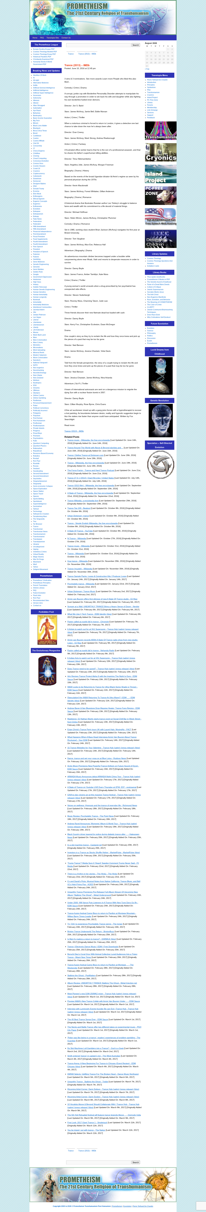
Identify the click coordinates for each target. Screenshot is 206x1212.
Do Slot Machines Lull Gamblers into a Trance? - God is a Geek (95, 1048)
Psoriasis (36, 436)
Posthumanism (38, 426)
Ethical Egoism (38, 199)
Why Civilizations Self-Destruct (158, 317)
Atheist (35, 103)
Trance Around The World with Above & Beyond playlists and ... (95, 448)
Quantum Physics (39, 446)
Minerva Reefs (38, 353)
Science (150, 331)
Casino (36, 138)
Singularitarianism (40, 481)
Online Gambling (39, 398)
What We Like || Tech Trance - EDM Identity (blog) (89, 614)
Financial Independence (42, 232)
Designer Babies (39, 184)
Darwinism (37, 179)
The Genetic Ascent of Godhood (159, 282)
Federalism (37, 221)
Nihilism (36, 380)
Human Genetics (39, 292)
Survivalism (37, 506)
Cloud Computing (40, 158)
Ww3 (35, 564)
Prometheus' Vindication (42, 580)
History (35, 284)
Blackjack (36, 128)
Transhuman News (40, 532)
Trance (35, 526)
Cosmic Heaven (39, 166)
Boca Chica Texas (40, 131)
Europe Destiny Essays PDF (44, 49)
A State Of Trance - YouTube (80, 531)
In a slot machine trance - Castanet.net (84, 845)
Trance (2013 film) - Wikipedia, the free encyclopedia (90, 485)
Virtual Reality (38, 554)
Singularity (37, 484)
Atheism (36, 100)
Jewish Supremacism (155, 289)
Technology (37, 511)
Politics (150, 336)
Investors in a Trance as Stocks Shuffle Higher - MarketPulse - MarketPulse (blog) (103, 852)
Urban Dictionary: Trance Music (81, 591)
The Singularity (39, 519)
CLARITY (150, 307)
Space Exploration (40, 489)
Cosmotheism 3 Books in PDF (158, 279)
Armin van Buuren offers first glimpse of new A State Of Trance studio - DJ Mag (102, 599)
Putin (35, 441)
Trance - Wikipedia (75, 553)
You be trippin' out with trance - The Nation (86, 1130)
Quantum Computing (41, 443)
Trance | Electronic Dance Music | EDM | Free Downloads (92, 946)
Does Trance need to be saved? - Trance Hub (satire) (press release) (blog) (101, 669)
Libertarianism (38, 325)
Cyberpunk (37, 176)
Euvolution (127, 1206)
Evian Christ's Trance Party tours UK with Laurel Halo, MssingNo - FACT (99, 729)
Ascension (37, 95)
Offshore (36, 390)
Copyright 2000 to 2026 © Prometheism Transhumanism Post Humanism (82, 1206)
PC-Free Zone (152, 100)
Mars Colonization (40, 340)
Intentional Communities (42, 307)
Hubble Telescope (40, 287)
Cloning (36, 156)
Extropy (36, 216)
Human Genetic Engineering (44, 289)
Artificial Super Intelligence (43, 93)
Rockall (36, 458)
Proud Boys (37, 433)
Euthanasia (37, 206)
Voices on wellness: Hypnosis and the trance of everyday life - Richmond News (102, 805)
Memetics (36, 345)
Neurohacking (38, 370)
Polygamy (37, 413)
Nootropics (37, 383)
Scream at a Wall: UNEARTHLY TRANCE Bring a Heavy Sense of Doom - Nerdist (103, 606)
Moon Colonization (40, 358)
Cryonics (36, 171)
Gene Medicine (39, 262)
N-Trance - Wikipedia (76, 538)
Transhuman (38, 529)
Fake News (37, 219)
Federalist (37, 224)
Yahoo (35, 567)
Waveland (37, 562)
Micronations (38, 347)
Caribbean (37, 136)
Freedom (36, 249)
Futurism (36, 254)
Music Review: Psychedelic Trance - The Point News (90, 816)
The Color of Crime (154, 305)
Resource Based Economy (43, 453)
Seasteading (38, 471)
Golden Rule (38, 272)
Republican (37, 451)
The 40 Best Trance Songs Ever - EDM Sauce (87, 1019)
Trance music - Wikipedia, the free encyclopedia (88, 440)
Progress (36, 431)
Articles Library (38, 588)
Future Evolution (39, 593)
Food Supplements (40, 239)
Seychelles (37, 479)
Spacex (36, 496)
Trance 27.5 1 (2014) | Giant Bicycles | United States (90, 478)
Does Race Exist (153, 315)
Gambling (36, 259)
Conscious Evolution (41, 161)
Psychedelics (38, 438)
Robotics (36, 456)
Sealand (36, 469)
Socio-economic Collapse (43, 486)
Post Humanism (39, 421)
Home (35, 37)
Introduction (151, 82)
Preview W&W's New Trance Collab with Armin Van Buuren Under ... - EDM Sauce (103, 1001)
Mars (35, 337)
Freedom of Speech (40, 252)
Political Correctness (41, 408)
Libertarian (37, 322)
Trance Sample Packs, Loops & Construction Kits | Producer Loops (97, 576)
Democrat (36, 181)
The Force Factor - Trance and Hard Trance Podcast (90, 470)
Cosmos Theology (154, 258)
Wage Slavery (38, 557)
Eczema (36, 191)
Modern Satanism (40, 355)
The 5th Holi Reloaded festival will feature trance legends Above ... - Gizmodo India (104, 1115)
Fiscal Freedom (39, 237)
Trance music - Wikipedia (78, 546)
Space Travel (38, 494)
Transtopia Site (53, 37)
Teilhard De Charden (41, 514)
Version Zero (38, 603)
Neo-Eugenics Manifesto (156, 297)
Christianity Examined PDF (43, 59)
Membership (152, 108)
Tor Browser (37, 524)
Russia (35, 466)
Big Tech (36, 121)
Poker (35, 405)
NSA (35, 385)
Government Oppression (42, 277)
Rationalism (37, 448)
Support (150, 115)
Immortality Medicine (41, 305)
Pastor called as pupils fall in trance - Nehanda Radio (90, 650)
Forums (150, 105)
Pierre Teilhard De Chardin (157, 80)
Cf (34, 148)
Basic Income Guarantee (42, 118)
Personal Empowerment (42, 403)
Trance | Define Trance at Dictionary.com (85, 455)
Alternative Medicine (41, 83)
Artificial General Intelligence (44, 88)
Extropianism (38, 214)
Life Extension (38, 330)
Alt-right (36, 80)
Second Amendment (40, 474)
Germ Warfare (38, 269)
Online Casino (38, 395)
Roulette (36, 463)
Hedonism (37, 279)
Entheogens (37, 196)
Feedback (151, 118)
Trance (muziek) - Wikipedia (79, 569)
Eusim (149, 341)
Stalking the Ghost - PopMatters (81, 975)
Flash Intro (37, 595)
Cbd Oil (36, 143)
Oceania (36, 388)
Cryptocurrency (39, 174)
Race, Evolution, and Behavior (158, 300)
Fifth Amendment (39, 226)
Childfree (36, 153)
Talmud (36, 509)
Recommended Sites (41, 600)
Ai (34, 78)
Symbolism (151, 87)
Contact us (37, 605)
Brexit (35, 133)
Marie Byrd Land (39, 335)
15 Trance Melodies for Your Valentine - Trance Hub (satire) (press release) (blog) (103, 748)
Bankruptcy (37, 116)
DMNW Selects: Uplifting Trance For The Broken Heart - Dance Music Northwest (103, 1074)
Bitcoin (35, 123)
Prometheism (152, 343)
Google (36, 274)
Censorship (37, 146)
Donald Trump (38, 189)
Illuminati (36, 300)
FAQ (42, 37)
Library (149, 103)
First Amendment (39, 234)
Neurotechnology (39, 373)
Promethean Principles (41, 583)
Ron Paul (36, 461)
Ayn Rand (37, 110)
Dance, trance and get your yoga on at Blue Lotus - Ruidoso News (96, 758)
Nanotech (36, 360)
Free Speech (38, 247)
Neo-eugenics (38, 368)
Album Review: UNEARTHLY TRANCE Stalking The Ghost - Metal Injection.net (102, 983)
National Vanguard (40, 363)
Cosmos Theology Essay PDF (44, 54)
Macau (35, 332)
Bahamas (36, 113)
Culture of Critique (154, 287)
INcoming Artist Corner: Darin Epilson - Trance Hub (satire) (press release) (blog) (103, 1089)
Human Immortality (40, 295)
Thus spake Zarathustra (156, 277)
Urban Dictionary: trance (78, 516)
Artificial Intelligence (40, 90)
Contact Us (66, 37)
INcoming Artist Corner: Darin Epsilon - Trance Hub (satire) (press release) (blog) (103, 1097)
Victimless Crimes (40, 552)
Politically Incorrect (40, 411)
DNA (35, 186)
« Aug (147, 69)
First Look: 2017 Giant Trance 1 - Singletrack (87, 1122)
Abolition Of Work (39, 75)
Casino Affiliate (38, 141)
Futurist (36, 257)
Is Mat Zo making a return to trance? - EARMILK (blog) (91, 939)
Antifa (35, 85)
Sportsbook (37, 501)
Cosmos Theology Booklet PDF (45, 52)
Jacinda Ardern (39, 310)
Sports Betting (38, 499)
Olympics (36, 393)
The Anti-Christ (152, 295)
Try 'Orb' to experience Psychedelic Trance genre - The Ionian (94, 924)
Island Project (152, 97)
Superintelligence (40, 504)
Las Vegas (37, 317)
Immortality (37, 302)
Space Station (38, 491)
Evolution (36, 209)
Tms (34, 521)
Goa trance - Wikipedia (77, 561)
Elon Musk (37, 194)
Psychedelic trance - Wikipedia (80, 584)
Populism (36, 416)
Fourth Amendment (40, 242)
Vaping (35, 549)
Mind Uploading (39, 350)
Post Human (37, 418)
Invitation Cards (153, 266)
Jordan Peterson (39, 315)
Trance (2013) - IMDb (74, 431)
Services (150, 113)
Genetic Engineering (41, 264)
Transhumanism (39, 534)
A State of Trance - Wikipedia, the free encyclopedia (90, 493)
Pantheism (37, 400)
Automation (37, 108)
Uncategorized (38, 547)
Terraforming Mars (40, 516)
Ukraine (36, 544)
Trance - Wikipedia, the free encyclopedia (85, 463)
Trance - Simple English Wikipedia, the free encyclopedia (92, 523)
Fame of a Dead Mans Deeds (158, 284)
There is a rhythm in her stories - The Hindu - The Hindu (92, 874)
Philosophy (151, 333)
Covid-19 (36, 168)
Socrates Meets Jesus (155, 292)
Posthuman (37, 423)
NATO (35, 365)
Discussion (151, 338)
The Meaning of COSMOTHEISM (159, 302)
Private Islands (38, 428)
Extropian (36, 211)
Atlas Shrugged (39, 105)
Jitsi (34, 312)
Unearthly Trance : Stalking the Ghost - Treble (87, 1081)
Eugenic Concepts (40, 201)
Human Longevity (40, 297)
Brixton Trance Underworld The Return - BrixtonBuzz (90, 931)
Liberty (35, 327)
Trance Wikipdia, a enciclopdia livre (83, 500)
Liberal (35, 320)
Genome (36, 267)
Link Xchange (152, 110)
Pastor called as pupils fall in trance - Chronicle (88, 621)
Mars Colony (38, 342)
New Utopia (37, 375)
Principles (151, 85)
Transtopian (37, 539)
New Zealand (38, 378)
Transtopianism (39, 542)
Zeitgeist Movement (40, 569)
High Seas (37, 282)
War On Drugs (38, 559)
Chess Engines (39, 151)
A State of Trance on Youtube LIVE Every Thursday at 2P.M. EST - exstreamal (101, 787)
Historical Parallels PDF (42, 57)
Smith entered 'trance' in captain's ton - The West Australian (93, 1056)
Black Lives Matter (40, 126)
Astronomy (37, 98)
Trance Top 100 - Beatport (79, 508)
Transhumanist (38, 537)
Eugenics (36, 204)
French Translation (40, 585)
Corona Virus (38, 163)
